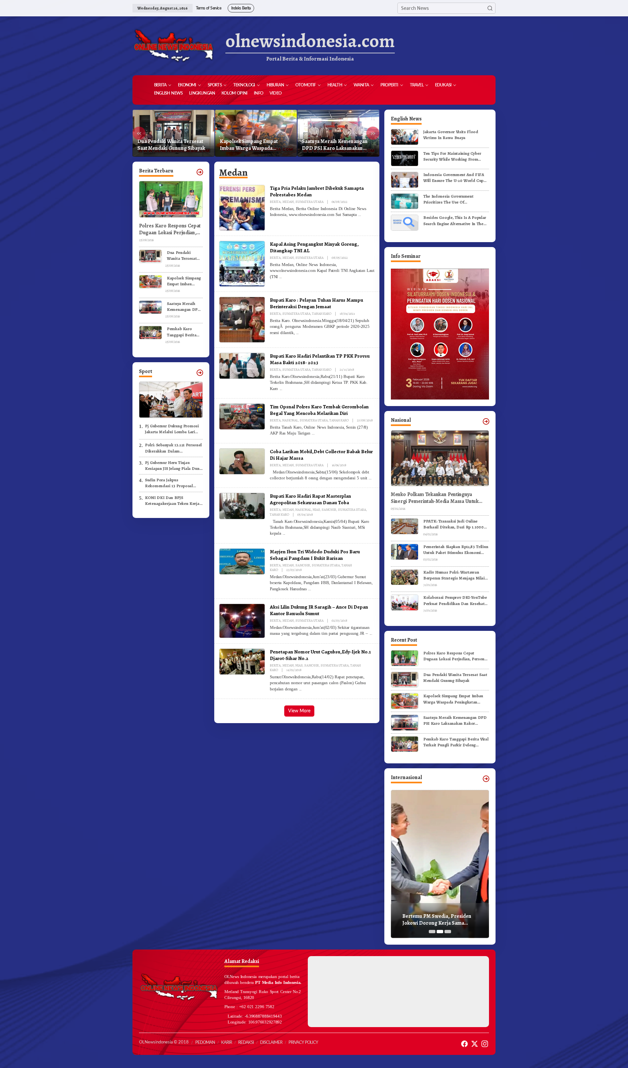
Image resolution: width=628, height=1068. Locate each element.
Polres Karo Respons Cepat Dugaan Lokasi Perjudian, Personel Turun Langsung (170, 229)
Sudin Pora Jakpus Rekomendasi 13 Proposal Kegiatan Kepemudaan (169, 483)
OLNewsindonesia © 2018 (164, 1042)
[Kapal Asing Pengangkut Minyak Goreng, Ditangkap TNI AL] (280, 277)
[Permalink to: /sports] (200, 373)
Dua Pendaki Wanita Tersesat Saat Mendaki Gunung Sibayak (182, 255)
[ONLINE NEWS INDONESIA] (173, 46)
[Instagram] (484, 1044)
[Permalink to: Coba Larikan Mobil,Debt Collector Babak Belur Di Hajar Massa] (242, 461)
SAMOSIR (329, 509)
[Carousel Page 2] (440, 931)
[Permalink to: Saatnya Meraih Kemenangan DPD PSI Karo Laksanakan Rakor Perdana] (150, 306)
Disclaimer (271, 1043)
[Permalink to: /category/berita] (200, 172)
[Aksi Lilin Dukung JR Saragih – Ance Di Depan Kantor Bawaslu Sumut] (371, 633)
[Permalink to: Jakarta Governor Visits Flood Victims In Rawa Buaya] (404, 136)
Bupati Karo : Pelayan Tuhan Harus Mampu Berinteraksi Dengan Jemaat (316, 303)
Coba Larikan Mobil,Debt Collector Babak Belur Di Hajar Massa (321, 454)
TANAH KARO (321, 313)
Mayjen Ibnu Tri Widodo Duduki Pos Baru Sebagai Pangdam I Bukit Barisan (315, 554)
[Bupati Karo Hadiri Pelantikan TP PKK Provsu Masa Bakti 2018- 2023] (281, 388)
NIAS (316, 509)
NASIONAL (290, 420)
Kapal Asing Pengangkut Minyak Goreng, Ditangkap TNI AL (314, 247)
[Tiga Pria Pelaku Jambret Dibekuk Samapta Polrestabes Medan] (359, 214)
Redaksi (246, 1043)
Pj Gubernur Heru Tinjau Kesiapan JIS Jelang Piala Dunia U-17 (174, 465)
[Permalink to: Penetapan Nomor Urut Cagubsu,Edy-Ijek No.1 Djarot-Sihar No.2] (242, 661)
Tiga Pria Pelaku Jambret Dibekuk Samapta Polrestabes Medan (317, 191)
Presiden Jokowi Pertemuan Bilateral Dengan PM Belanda (435, 920)
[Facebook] (464, 1044)
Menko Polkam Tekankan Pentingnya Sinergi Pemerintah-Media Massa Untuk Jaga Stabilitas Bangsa (435, 498)
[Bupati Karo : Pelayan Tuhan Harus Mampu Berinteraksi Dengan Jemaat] (297, 332)
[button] (490, 8)
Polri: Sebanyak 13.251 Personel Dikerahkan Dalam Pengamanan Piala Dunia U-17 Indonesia (173, 448)
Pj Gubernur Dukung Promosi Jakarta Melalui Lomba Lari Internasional (172, 429)
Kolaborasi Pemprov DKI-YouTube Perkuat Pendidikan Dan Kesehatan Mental (456, 600)
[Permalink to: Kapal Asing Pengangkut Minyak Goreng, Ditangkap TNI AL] (242, 263)
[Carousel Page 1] (432, 931)
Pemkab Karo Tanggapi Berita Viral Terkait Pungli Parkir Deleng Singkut (336, 145)
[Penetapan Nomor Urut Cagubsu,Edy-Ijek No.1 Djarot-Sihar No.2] (300, 689)
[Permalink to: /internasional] (486, 779)
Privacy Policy (303, 1043)
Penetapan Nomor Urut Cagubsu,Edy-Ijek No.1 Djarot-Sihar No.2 (320, 655)
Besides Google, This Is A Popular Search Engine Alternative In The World (454, 220)
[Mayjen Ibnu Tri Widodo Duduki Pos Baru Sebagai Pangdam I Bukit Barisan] (309, 589)
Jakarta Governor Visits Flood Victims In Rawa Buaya (450, 134)
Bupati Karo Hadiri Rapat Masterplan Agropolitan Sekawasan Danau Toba (310, 499)
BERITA (275, 201)
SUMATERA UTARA (309, 201)
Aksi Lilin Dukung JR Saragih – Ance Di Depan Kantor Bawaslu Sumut (319, 610)
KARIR (226, 1043)
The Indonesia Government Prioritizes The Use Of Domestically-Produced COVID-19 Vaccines (455, 199)
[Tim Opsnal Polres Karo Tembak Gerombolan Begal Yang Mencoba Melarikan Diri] (313, 433)
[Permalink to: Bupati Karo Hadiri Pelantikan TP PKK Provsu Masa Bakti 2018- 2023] (242, 365)
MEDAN (288, 201)
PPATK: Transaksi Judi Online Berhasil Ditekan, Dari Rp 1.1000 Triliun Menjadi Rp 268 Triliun (453, 524)
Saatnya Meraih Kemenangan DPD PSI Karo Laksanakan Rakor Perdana (253, 145)
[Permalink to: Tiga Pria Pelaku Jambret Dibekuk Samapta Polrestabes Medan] (242, 207)
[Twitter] (474, 1044)
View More (299, 711)
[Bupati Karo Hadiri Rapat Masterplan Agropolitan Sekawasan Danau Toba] (284, 533)
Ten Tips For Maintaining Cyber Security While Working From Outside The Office (452, 156)
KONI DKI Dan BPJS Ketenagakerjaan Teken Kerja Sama (172, 500)
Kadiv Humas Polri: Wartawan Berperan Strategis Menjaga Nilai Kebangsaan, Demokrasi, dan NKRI (455, 575)
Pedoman (205, 1043)
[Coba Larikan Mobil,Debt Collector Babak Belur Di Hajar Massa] (370, 478)
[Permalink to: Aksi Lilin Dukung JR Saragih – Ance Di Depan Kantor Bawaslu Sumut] (242, 620)
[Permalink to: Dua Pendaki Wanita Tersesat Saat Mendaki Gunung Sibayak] (150, 255)
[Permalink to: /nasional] (486, 421)
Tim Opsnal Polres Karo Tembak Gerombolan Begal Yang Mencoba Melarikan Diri (319, 410)
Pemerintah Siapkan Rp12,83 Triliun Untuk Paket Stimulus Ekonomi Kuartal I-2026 (455, 550)
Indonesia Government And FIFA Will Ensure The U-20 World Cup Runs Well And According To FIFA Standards (454, 178)
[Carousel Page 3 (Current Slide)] (448, 931)
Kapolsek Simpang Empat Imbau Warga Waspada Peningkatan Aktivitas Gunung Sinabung (171, 145)
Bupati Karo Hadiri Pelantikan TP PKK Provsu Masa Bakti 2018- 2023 (320, 359)
